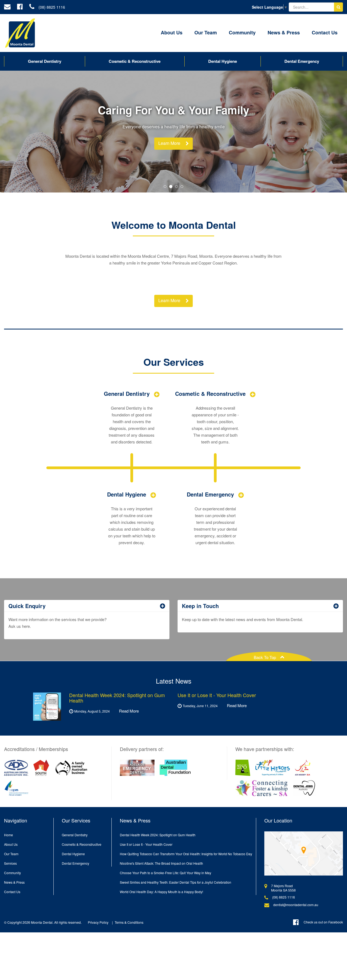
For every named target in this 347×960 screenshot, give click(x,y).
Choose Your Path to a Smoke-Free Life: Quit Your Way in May (165, 872)
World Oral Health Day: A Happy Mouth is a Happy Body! (161, 891)
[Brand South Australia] (41, 768)
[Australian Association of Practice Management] (16, 788)
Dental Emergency (301, 61)
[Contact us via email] (7, 7)
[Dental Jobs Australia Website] (304, 788)
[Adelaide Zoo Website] (242, 768)
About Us (171, 32)
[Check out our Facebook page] (19, 7)
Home (8, 834)
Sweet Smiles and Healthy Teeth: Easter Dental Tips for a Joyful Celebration (175, 882)
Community (242, 32)
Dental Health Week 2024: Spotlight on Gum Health (157, 834)
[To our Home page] (20, 33)
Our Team (205, 32)
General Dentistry (44, 61)
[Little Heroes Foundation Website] (272, 768)
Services (10, 863)
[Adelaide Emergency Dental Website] (137, 768)
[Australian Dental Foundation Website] (175, 768)
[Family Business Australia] (71, 768)
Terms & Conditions (129, 922)
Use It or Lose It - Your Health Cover (146, 844)
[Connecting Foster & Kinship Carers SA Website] (261, 788)
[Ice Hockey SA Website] (303, 768)
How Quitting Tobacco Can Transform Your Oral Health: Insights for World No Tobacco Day (186, 853)
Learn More (169, 143)
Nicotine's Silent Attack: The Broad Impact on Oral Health (161, 863)
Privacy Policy (98, 922)
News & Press (284, 32)
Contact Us (325, 32)
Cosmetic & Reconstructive (134, 61)
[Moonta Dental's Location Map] (303, 853)
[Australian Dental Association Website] (16, 768)
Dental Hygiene (222, 61)
